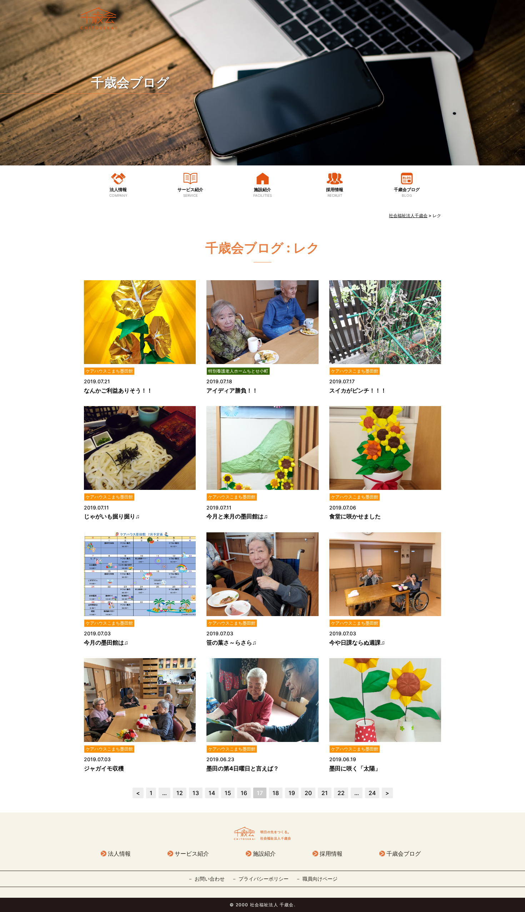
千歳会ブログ (130, 82)
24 (372, 792)
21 (324, 792)
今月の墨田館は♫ (106, 642)
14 (212, 792)
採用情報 (334, 192)
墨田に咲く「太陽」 (355, 768)
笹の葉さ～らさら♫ (231, 642)
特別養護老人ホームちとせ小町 (238, 371)
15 (228, 792)
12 (179, 792)
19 (292, 792)
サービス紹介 (190, 192)
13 (195, 792)
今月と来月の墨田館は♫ (237, 516)
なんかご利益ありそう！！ (118, 390)
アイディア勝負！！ (232, 390)
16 (244, 792)
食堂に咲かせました (355, 516)
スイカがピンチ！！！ (357, 390)
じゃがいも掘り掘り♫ (112, 516)
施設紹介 (262, 192)
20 (308, 792)
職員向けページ (320, 879)
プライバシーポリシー (264, 879)
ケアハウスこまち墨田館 (109, 371)
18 (275, 792)
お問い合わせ (210, 879)
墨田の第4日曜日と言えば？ (242, 768)
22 (341, 792)
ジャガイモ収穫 (104, 768)
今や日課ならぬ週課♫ (357, 642)
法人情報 (118, 192)
